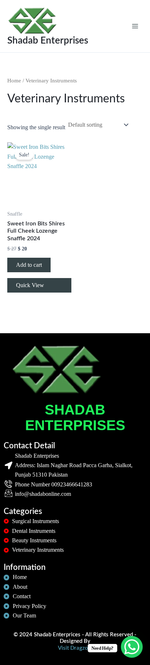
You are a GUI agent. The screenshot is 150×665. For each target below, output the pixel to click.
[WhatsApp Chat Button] (132, 647)
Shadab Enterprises (47, 40)
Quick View (30, 285)
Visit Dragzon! (75, 648)
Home (14, 80)
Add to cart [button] (29, 265)
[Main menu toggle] (135, 26)
